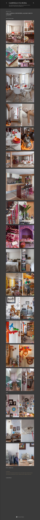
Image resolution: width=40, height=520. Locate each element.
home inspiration (12, 474)
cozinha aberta (23, 472)
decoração (28, 472)
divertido (31, 472)
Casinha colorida (18, 3)
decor (26, 472)
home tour (16, 474)
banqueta (12, 472)
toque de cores (29, 474)
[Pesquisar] (33, 3)
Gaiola (7, 474)
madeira (26, 474)
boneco (19, 472)
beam (15, 472)
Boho (17, 472)
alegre (9, 472)
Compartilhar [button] (8, 471)
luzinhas (23, 474)
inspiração (20, 474)
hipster (9, 474)
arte (10, 472)
